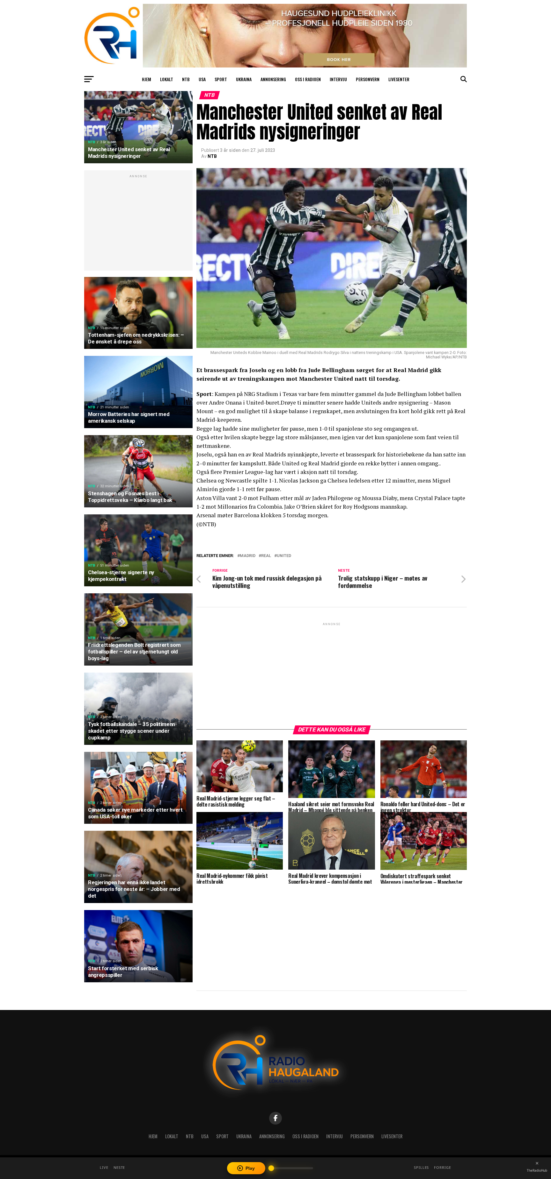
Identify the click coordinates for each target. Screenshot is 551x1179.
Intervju (338, 79)
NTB (186, 79)
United (284, 556)
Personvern (367, 79)
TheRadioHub (537, 1170)
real (266, 556)
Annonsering (273, 79)
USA (202, 79)
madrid (247, 556)
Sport (221, 79)
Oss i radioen (308, 79)
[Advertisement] (138, 223)
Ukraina (244, 79)
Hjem (146, 79)
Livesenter (398, 79)
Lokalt (166, 79)
